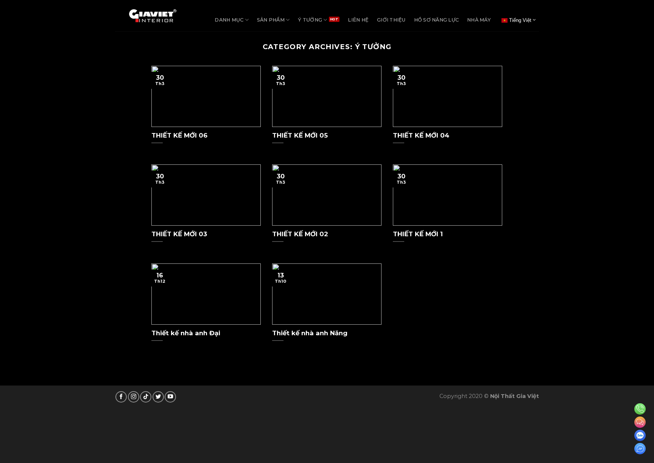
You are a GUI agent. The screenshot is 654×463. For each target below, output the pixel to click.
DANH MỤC (229, 20)
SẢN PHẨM (271, 20)
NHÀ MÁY (479, 20)
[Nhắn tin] (640, 422)
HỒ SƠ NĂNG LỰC (436, 20)
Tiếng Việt (519, 20)
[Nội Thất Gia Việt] (153, 15)
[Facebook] (640, 448)
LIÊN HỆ (358, 20)
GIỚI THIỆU (391, 20)
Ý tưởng (310, 20)
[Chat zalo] (640, 435)
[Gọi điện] (640, 409)
